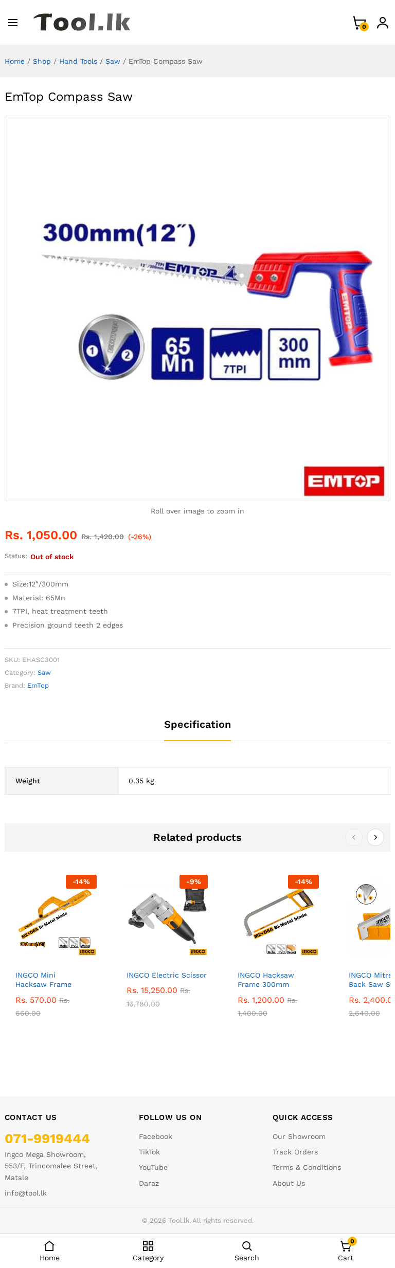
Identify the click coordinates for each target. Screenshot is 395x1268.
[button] (44, 950)
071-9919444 (47, 1138)
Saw (112, 61)
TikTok (149, 1152)
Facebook (155, 1136)
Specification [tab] (197, 724)
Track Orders (295, 1152)
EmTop (38, 685)
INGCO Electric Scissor (167, 975)
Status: (16, 556)
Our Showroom (299, 1136)
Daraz (149, 1183)
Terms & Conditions (307, 1167)
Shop (42, 61)
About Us (289, 1183)
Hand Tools (78, 61)
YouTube (153, 1167)
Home (15, 61)
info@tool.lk (26, 1193)
